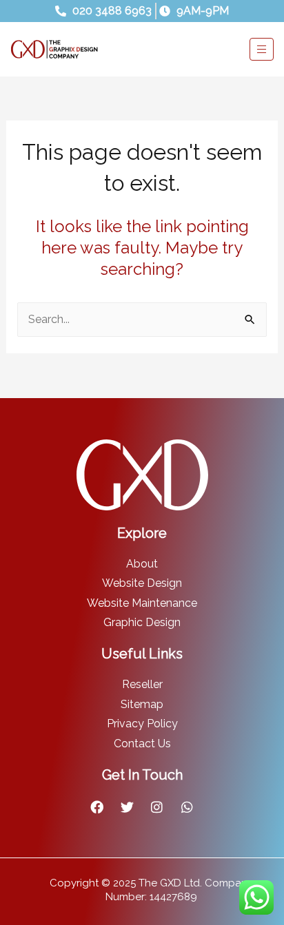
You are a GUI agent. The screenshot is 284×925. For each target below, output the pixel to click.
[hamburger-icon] (262, 49)
